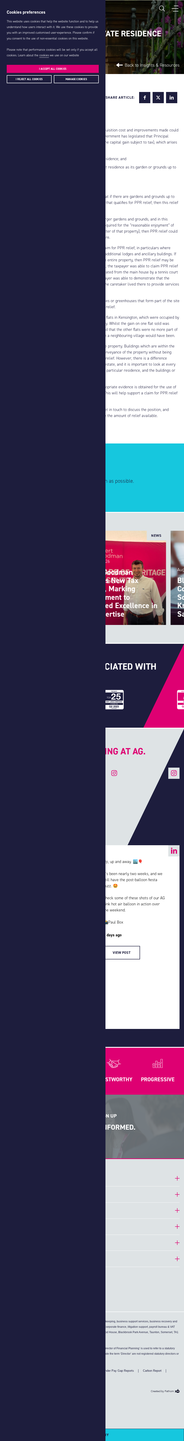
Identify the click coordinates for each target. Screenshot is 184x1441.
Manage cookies (76, 79)
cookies (44, 55)
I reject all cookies (29, 79)
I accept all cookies (52, 69)
